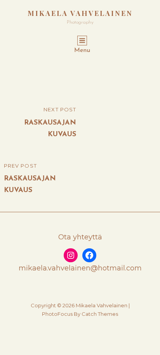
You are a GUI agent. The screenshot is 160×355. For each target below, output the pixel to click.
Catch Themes (100, 314)
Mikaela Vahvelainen (80, 13)
